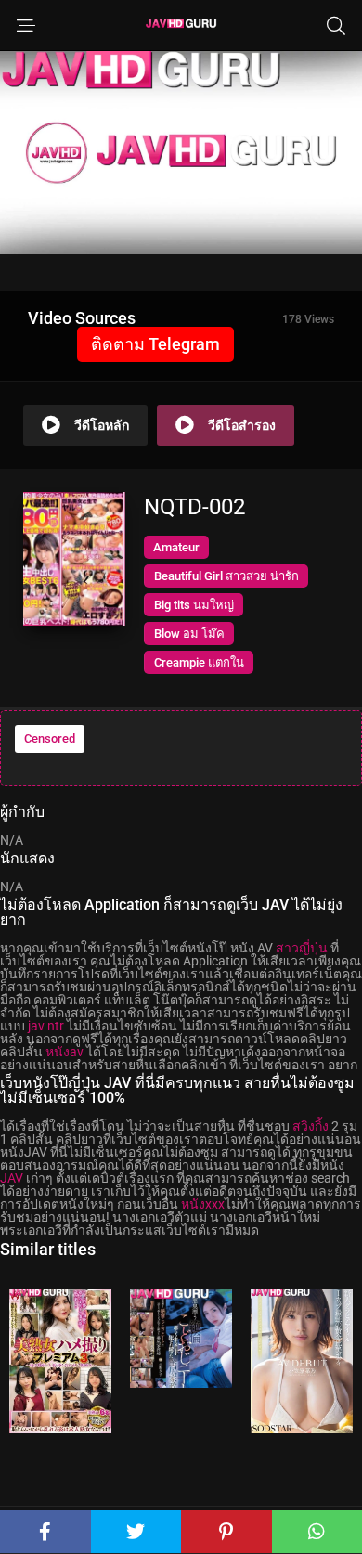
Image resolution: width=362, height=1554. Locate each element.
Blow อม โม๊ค (189, 634)
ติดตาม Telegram (155, 344)
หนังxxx (203, 1204)
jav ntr (46, 1025)
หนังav (64, 1051)
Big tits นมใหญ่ (194, 605)
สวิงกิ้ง (310, 1126)
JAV (11, 1178)
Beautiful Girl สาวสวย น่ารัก (226, 576)
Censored (49, 738)
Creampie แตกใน (199, 662)
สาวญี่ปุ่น (302, 947)
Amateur (176, 547)
